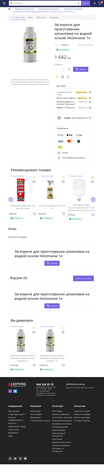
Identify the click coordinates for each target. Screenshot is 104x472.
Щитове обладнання (61, 445)
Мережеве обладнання (62, 420)
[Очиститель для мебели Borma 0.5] (52, 189)
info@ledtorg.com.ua (75, 384)
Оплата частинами (82, 414)
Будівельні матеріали (24, 9)
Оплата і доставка (82, 417)
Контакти (12, 423)
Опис (30, 17)
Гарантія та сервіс (82, 411)
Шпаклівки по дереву (73, 9)
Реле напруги (36, 414)
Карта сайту (13, 429)
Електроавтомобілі (60, 427)
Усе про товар (18, 17)
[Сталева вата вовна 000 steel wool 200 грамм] (22, 189)
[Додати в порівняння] (34, 182)
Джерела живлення (60, 414)
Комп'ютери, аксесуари (62, 417)
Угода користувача (16, 414)
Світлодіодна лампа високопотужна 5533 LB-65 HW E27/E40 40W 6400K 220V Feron (81, 208)
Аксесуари (53, 17)
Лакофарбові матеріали (48, 9)
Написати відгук (83, 278)
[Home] (9, 9)
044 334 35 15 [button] (45, 384)
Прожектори (35, 417)
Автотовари (57, 411)
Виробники (13, 433)
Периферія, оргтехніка (62, 424)
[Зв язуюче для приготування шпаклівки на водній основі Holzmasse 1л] (22, 340)
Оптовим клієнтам (82, 420)
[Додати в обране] (34, 178)
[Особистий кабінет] (94, 3)
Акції (10, 436)
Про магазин (13, 411)
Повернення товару (17, 426)
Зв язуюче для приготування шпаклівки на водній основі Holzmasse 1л (22, 358)
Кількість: (59, 64)
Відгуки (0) (41, 17)
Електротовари (58, 430)
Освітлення (57, 439)
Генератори (35, 411)
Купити (54, 263)
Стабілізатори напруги (40, 420)
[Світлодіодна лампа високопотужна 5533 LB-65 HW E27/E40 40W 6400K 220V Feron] (81, 189)
